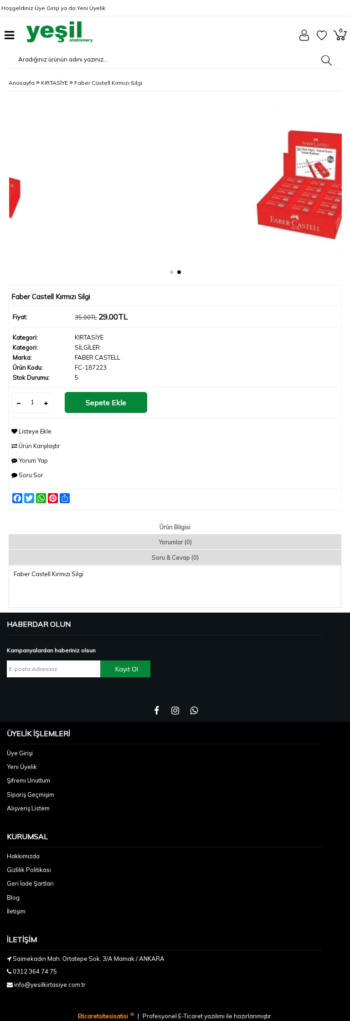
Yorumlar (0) (175, 542)
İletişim (16, 911)
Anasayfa (22, 82)
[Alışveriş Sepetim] (340, 38)
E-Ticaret (191, 1016)
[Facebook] (156, 710)
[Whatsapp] (194, 710)
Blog (13, 897)
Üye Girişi (47, 8)
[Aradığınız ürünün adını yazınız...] (326, 60)
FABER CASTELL (97, 357)
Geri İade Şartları (30, 883)
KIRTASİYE (54, 82)
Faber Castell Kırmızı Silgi (108, 82)
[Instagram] (175, 710)
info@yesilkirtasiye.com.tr (50, 984)
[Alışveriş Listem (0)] (322, 38)
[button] (172, 272)
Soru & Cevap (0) (175, 557)
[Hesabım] (304, 38)
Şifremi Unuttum (28, 780)
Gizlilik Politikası (29, 869)
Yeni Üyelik (91, 8)
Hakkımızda (23, 856)
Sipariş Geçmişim (30, 794)
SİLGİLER (87, 347)
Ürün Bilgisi (175, 527)
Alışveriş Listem (28, 808)
